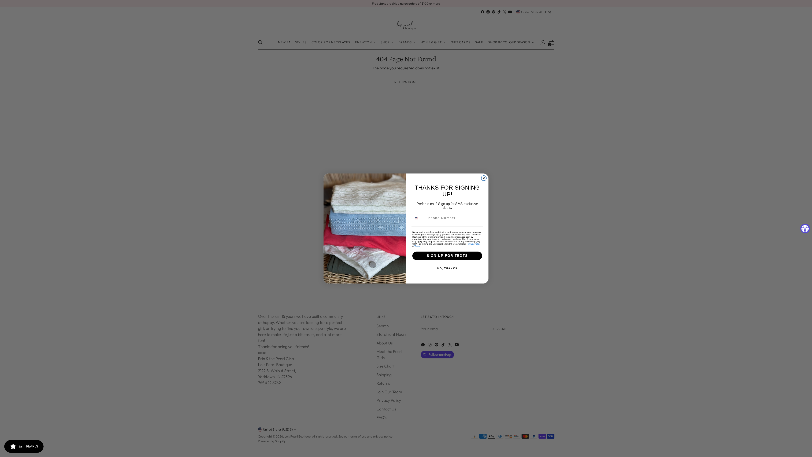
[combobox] (419, 218)
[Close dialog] (483, 178)
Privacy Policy (473, 244)
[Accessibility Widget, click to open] (805, 228)
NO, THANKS (447, 268)
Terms (417, 246)
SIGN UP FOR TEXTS (447, 255)
